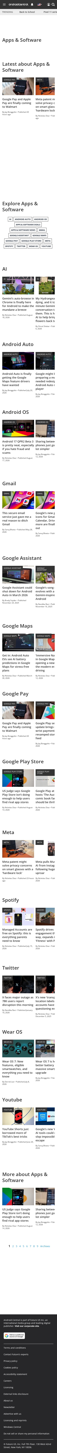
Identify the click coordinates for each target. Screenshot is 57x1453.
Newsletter (9, 1407)
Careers (8, 1380)
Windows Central (12, 1427)
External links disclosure (16, 1394)
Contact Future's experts (16, 1354)
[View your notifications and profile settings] (32, 5)
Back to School (27, 12)
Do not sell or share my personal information (26, 1433)
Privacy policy (10, 1361)
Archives (45, 1246)
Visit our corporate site (27, 1326)
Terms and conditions (15, 1347)
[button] (53, 4)
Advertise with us (12, 1413)
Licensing (8, 1387)
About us (8, 1400)
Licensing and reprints (15, 1420)
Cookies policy (11, 1367)
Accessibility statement (15, 1374)
